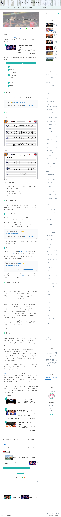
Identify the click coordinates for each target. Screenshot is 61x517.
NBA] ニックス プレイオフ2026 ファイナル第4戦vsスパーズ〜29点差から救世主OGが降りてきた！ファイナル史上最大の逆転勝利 (51, 362)
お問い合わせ (57, 513)
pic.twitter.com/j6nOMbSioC (12, 233)
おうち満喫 (52, 402)
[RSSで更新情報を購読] (25, 477)
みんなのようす (13, 75)
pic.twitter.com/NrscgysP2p (20, 102)
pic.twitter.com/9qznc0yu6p (12, 265)
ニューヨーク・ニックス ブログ (24, 467)
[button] (33, 29)
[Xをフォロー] (19, 477)
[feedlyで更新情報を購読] (22, 477)
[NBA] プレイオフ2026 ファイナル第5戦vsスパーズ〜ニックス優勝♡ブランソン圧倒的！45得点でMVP (51, 354)
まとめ (11, 85)
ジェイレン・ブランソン (13, 77)
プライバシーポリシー (49, 513)
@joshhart (19, 263)
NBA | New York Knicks (8, 467)
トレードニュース (23, 251)
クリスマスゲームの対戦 (10, 38)
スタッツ (12, 69)
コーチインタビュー (14, 82)
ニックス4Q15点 (13, 72)
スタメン (12, 66)
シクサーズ (15, 467)
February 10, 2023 (28, 105)
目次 (20, 63)
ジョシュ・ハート (12, 80)
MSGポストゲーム (8, 373)
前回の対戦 (21, 275)
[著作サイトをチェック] (17, 477)
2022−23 (33, 467)
